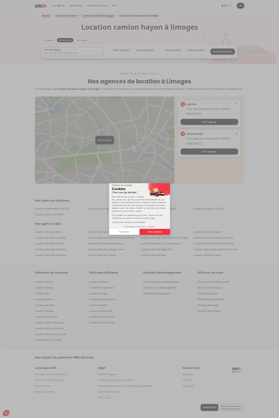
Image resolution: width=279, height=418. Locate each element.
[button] (6, 413)
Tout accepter (155, 232)
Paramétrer (124, 232)
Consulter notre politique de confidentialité (128, 222)
